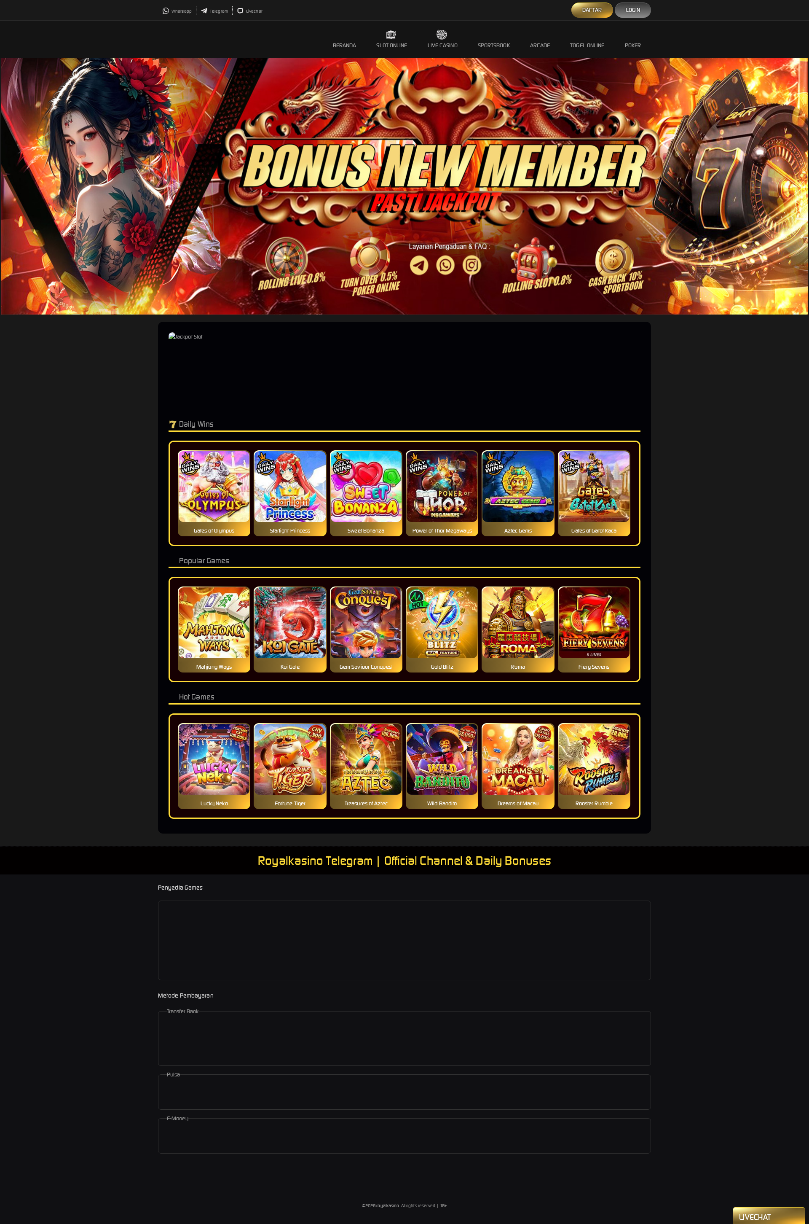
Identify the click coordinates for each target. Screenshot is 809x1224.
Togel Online (587, 45)
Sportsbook (494, 45)
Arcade (540, 45)
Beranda (344, 45)
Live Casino (443, 45)
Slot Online (391, 45)
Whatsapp (181, 11)
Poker (633, 45)
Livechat (254, 11)
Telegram (218, 11)
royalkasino (387, 1205)
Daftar (592, 9)
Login (633, 9)
